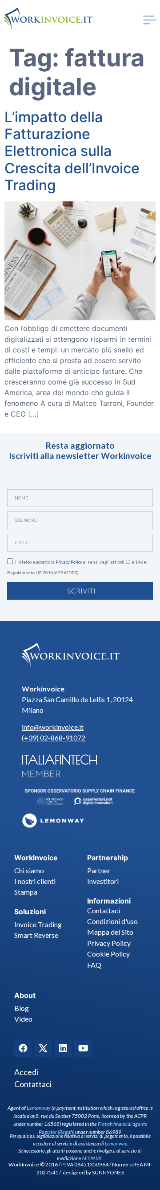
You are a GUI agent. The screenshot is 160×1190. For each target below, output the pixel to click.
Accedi (26, 1072)
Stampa (25, 891)
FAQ (94, 965)
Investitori (103, 881)
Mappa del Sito (110, 932)
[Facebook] (23, 1048)
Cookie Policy (108, 953)
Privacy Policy (69, 562)
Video (23, 1018)
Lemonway (39, 1107)
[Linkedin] (63, 1048)
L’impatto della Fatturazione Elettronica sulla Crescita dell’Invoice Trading (72, 151)
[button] (149, 20)
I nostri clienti (35, 881)
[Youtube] (83, 1048)
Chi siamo (29, 870)
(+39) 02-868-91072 (53, 737)
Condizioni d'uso (112, 921)
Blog (21, 1008)
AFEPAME (92, 1158)
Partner (98, 870)
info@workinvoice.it (53, 727)
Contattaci (103, 910)
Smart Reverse (36, 935)
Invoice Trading (38, 924)
